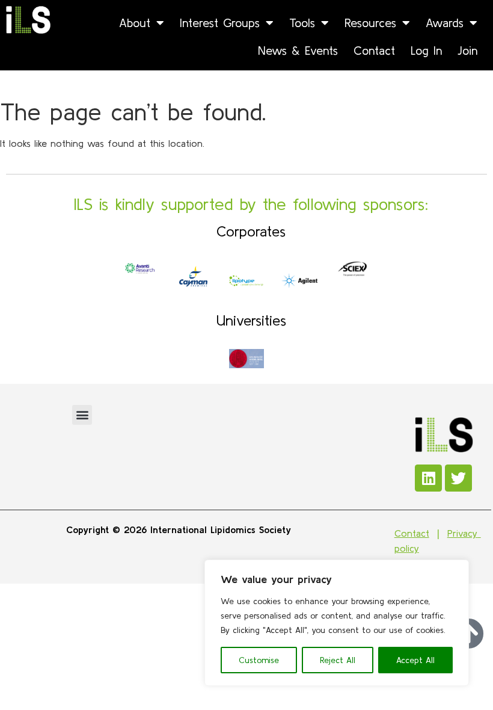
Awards (445, 22)
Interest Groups (220, 22)
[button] (82, 415)
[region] (336, 623)
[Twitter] (458, 478)
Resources (370, 22)
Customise (259, 660)
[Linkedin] (428, 478)
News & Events (298, 50)
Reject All (337, 660)
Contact (374, 50)
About (134, 22)
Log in (426, 50)
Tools (302, 22)
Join (467, 50)
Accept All (415, 660)
